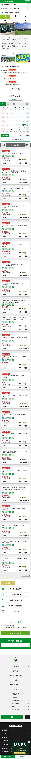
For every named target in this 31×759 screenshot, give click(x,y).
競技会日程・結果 (15, 588)
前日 (4, 145)
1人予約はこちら (22, 757)
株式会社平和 (15, 706)
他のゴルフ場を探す (15, 606)
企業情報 (4, 730)
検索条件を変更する (15, 600)
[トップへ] (27, 717)
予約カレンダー (7, 757)
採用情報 (4, 737)
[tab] (3, 104)
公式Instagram (15, 700)
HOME (12, 717)
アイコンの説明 (26, 575)
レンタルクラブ (15, 594)
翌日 (26, 145)
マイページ (15, 645)
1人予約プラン (15, 611)
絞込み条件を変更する (15, 139)
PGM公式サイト (15, 709)
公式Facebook (15, 703)
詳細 (28, 1)
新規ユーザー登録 (15, 633)
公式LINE (15, 697)
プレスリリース (6, 733)
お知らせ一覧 (15, 89)
